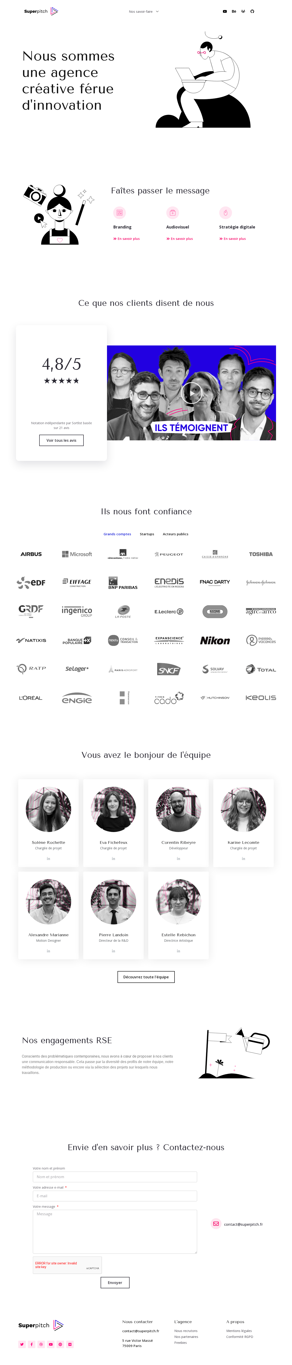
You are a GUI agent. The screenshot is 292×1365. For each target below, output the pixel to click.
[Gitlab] (243, 11)
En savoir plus (129, 238)
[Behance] (234, 11)
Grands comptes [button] (117, 534)
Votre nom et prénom (49, 1168)
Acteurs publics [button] (175, 534)
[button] (191, 393)
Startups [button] (147, 534)
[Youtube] (225, 11)
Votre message (44, 1206)
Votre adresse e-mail (48, 1187)
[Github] (252, 11)
